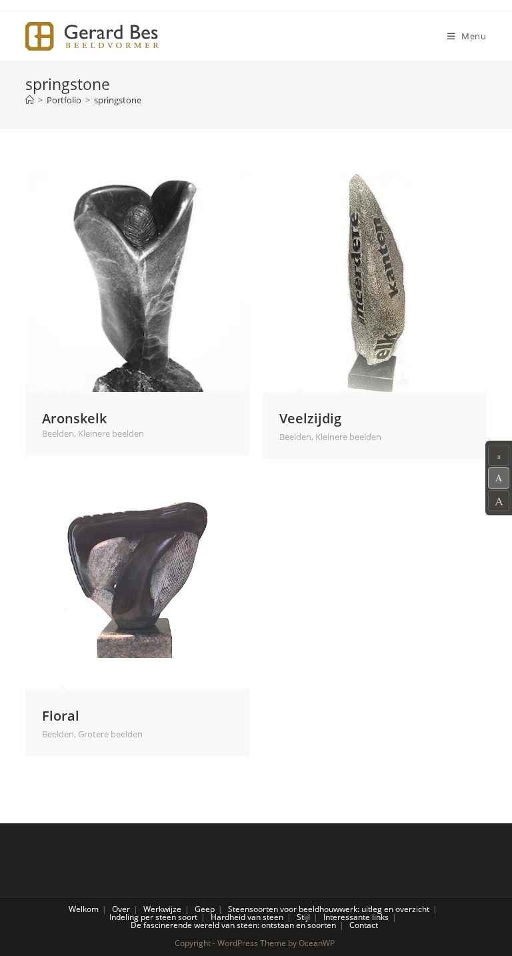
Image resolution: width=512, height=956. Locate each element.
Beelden (58, 433)
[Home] (29, 100)
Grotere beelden (110, 734)
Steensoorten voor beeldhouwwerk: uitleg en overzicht (328, 909)
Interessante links (356, 917)
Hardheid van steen (247, 917)
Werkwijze (162, 909)
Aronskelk (74, 418)
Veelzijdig (310, 418)
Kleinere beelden (111, 433)
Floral (60, 715)
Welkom (84, 909)
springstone (117, 100)
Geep (205, 909)
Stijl (303, 917)
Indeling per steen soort (153, 917)
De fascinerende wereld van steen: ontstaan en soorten (233, 925)
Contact (363, 925)
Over (121, 909)
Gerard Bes (92, 36)
